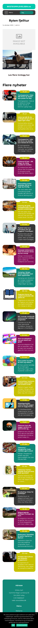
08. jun (24, 158)
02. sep (24, 531)
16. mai (24, 180)
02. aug (24, 553)
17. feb (25, 400)
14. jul (25, 92)
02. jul (25, 114)
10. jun (25, 136)
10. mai (24, 246)
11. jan (25, 422)
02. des (24, 466)
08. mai (24, 291)
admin (17, 25)
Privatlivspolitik (22, 625)
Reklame (19, 611)
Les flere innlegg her (19, 75)
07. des (24, 444)
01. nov (24, 488)
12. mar (24, 335)
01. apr (24, 313)
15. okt (25, 509)
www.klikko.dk (21, 600)
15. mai (24, 202)
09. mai (24, 269)
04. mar (24, 378)
